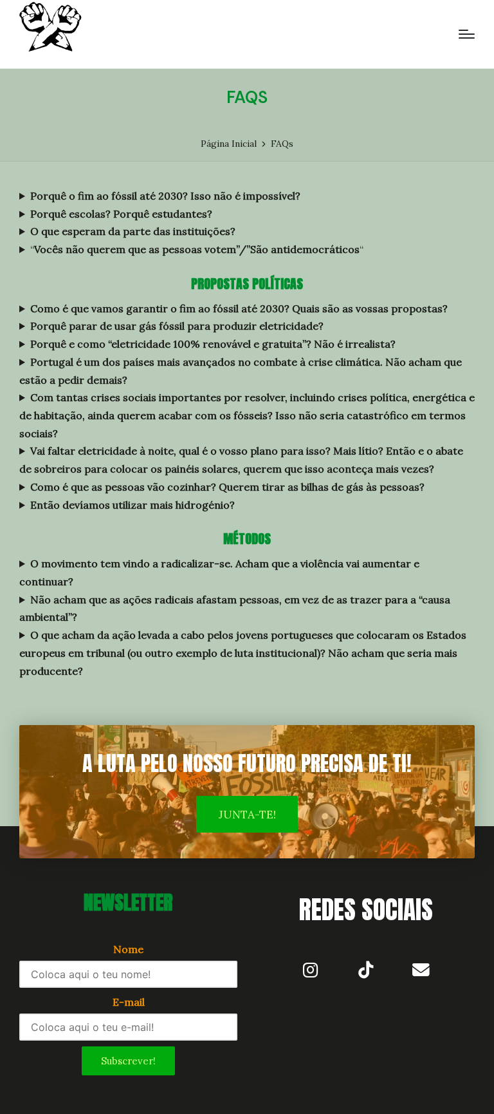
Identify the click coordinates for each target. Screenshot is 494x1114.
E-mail (129, 1002)
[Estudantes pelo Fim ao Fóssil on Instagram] (310, 969)
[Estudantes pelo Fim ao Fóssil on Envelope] (421, 970)
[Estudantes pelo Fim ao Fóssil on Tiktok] (366, 969)
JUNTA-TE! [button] (247, 814)
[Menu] (467, 34)
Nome (128, 949)
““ (196, 249)
